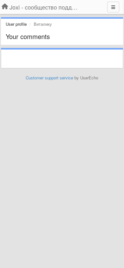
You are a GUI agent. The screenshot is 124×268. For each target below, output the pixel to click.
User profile (16, 24)
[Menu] (113, 7)
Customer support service (49, 78)
